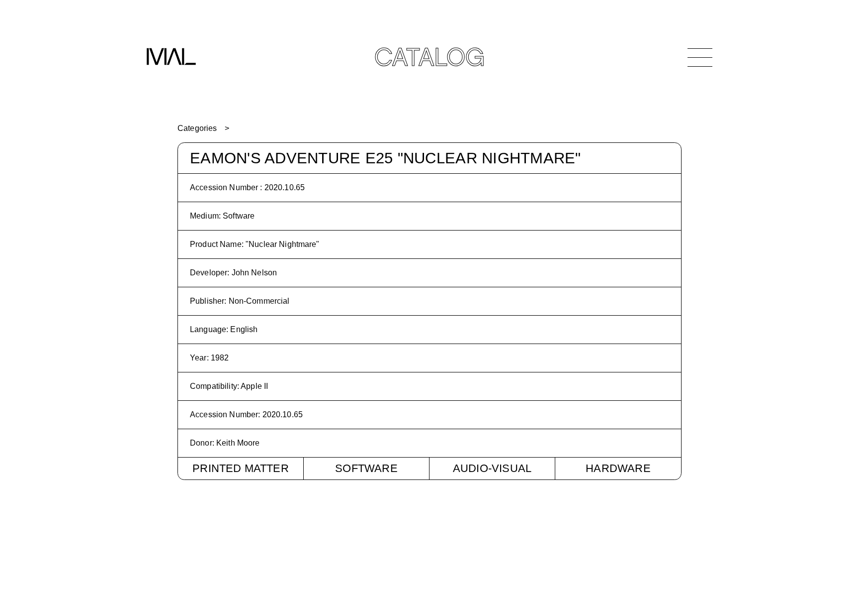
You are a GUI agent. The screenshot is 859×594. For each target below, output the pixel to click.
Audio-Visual (492, 468)
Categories (197, 128)
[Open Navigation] (699, 57)
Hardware (618, 468)
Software (366, 468)
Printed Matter (240, 468)
